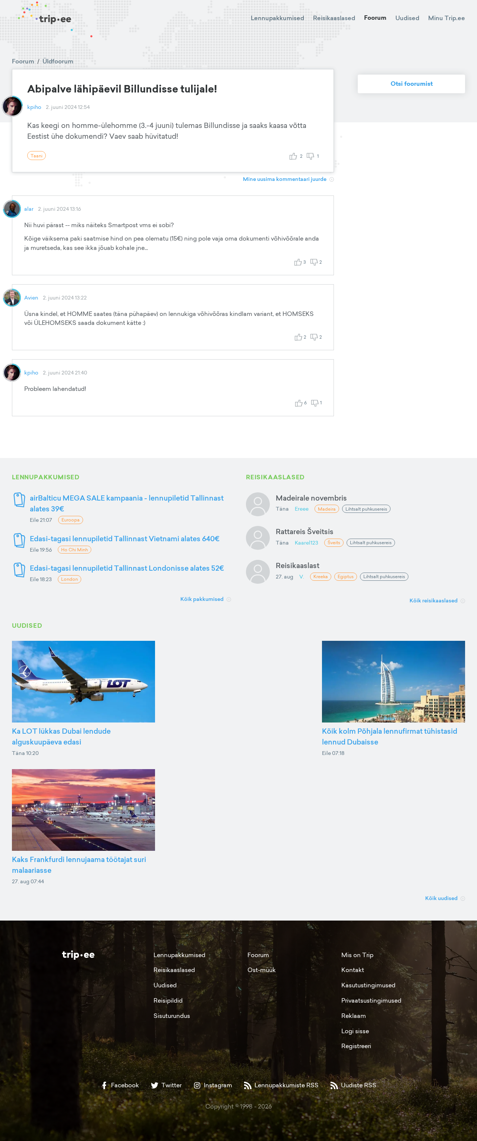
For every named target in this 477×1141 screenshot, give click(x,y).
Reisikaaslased (334, 18)
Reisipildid (168, 1000)
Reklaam (353, 1016)
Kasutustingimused (368, 985)
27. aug (284, 576)
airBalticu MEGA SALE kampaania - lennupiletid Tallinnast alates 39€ (127, 503)
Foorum (375, 17)
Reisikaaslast (297, 565)
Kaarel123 (306, 542)
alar (29, 208)
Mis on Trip (357, 955)
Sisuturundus (172, 1016)
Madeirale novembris (311, 498)
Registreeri (356, 1046)
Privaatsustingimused (371, 1000)
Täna (282, 508)
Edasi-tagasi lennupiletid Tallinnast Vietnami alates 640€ (124, 538)
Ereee (302, 508)
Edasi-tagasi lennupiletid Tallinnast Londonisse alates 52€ (127, 568)
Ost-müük (261, 970)
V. (301, 576)
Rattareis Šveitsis (305, 531)
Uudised (407, 18)
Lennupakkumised (277, 18)
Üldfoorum (57, 61)
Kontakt (352, 970)
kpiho (34, 106)
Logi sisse (355, 1031)
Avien (31, 297)
